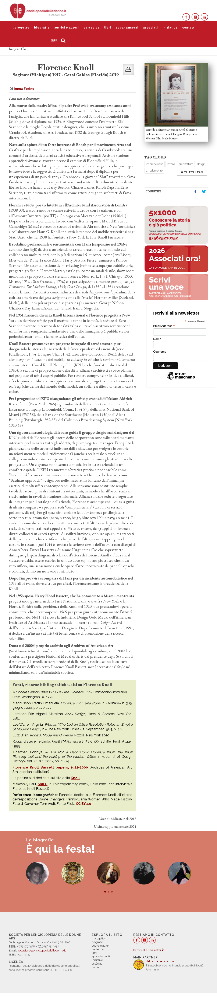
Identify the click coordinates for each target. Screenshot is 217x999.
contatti (189, 27)
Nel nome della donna (160, 961)
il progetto (20, 27)
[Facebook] (186, 17)
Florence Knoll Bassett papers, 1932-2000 (50, 767)
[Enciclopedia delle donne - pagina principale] (38, 10)
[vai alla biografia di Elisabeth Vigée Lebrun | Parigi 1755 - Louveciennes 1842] (72, 873)
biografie (42, 27)
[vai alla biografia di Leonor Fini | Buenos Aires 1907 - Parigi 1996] (108, 873)
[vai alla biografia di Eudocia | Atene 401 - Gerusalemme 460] (37, 873)
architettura (186, 164)
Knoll (75, 778)
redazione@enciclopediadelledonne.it (42, 950)
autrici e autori (66, 27)
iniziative (170, 27)
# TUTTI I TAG (192, 172)
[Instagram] (195, 17)
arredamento (154, 170)
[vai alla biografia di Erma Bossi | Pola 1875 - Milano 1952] (144, 873)
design (201, 164)
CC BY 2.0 (83, 804)
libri (107, 27)
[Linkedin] (204, 17)
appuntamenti (127, 27)
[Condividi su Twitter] (204, 191)
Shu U (42, 784)
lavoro (171, 164)
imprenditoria (154, 164)
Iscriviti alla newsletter (147, 950)
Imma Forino (24, 88)
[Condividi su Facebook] (195, 191)
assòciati (150, 27)
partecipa (91, 27)
